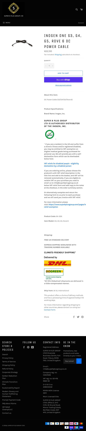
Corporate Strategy (10, 372)
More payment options (63, 85)
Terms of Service (9, 361)
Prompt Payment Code (11, 400)
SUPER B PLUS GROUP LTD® (16, 425)
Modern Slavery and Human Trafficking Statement (10, 393)
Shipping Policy (8, 365)
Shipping (58, 55)
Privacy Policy (7, 358)
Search (5, 354)
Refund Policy (7, 369)
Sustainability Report (11, 388)
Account (81, 23)
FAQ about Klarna (9, 403)
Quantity (47, 60)
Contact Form (49, 310)
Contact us (6, 413)
